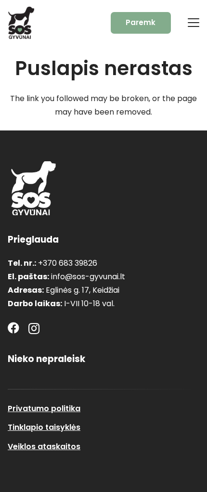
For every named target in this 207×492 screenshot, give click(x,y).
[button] (193, 22)
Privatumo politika (44, 408)
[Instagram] (33, 328)
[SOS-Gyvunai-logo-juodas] (21, 22)
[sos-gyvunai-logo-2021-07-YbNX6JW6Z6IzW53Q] (33, 188)
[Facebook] (13, 328)
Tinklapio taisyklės (44, 427)
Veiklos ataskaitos (44, 446)
